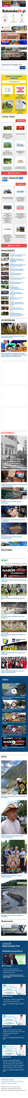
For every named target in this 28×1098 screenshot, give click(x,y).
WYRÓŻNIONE (8, 320)
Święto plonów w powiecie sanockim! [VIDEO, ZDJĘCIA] (17, 269)
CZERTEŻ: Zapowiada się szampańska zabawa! (16, 274)
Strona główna (5, 1081)
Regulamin (4, 1083)
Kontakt (15, 1083)
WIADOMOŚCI (8, 250)
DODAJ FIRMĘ (15, 173)
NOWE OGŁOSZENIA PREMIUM (14, 77)
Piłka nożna (8, 563)
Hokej (13, 563)
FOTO (4, 756)
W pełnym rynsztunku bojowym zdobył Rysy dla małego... (17, 255)
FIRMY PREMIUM (12, 179)
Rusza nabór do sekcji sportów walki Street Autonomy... (17, 278)
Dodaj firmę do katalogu (16, 1081)
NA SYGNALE (7, 433)
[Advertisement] (13, 373)
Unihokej (24, 563)
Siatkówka (18, 563)
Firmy (13, 17)
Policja (5, 22)
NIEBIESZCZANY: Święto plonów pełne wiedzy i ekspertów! (18, 265)
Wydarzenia (13, 22)
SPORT (4, 560)
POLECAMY (6, 550)
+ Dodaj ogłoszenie (14, 81)
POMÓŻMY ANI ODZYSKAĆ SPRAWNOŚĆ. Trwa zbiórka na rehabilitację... (17, 260)
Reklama (22, 22)
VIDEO (5, 679)
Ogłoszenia (5, 17)
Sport (21, 17)
